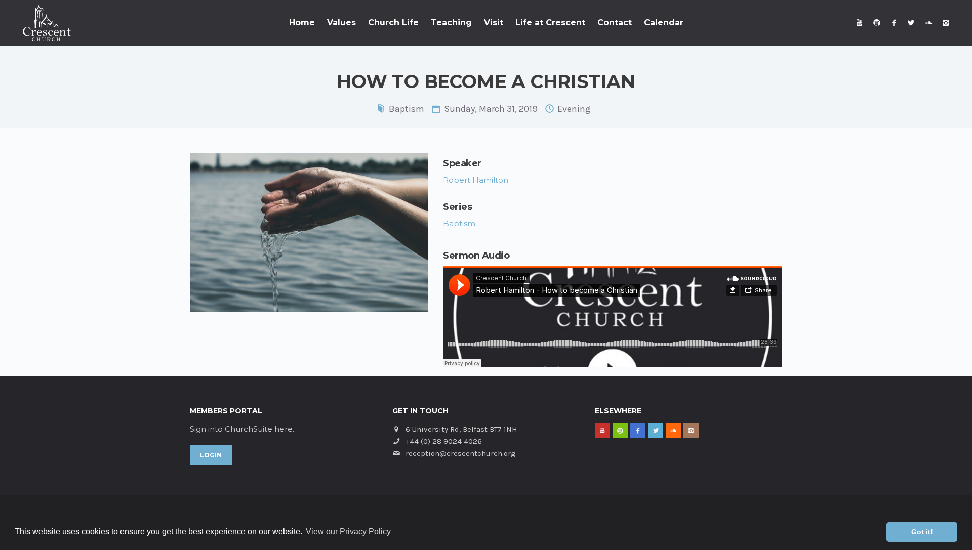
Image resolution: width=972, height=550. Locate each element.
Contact (614, 22)
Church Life (393, 22)
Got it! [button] (922, 532)
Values (341, 22)
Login (211, 455)
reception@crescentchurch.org (461, 453)
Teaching (451, 22)
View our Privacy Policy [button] (348, 531)
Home (302, 22)
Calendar (663, 22)
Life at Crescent (550, 22)
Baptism (406, 108)
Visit (493, 22)
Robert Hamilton (475, 180)
